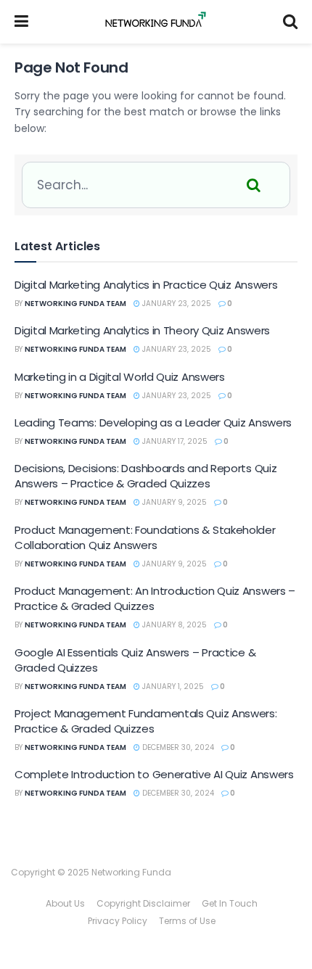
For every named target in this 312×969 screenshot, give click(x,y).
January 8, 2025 (173, 624)
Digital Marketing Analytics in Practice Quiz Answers (146, 284)
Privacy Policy (117, 921)
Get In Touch (230, 903)
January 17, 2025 (174, 441)
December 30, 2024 (177, 747)
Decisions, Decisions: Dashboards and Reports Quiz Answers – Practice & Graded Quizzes (145, 476)
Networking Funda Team (75, 303)
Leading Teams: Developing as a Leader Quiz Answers (153, 422)
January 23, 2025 (175, 303)
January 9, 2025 (173, 502)
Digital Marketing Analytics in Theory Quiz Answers (142, 330)
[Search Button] (290, 22)
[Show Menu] (21, 22)
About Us (65, 903)
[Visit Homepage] (156, 21)
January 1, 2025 (172, 686)
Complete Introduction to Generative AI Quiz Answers (154, 774)
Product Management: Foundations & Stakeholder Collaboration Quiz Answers (145, 537)
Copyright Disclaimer (143, 903)
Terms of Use (187, 921)
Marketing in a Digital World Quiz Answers (120, 376)
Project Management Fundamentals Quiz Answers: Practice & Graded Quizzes (146, 721)
